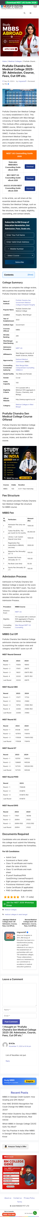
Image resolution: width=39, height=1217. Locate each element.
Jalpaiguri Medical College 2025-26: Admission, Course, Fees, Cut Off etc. (9, 923)
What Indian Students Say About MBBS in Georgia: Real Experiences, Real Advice (19, 1117)
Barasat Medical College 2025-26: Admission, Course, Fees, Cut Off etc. (29, 923)
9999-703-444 (9, 1214)
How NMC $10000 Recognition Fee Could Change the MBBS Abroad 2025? (17, 1107)
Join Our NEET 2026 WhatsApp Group (20, 903)
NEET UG (19, 348)
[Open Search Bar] (25, 13)
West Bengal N (20, 625)
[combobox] (7, 249)
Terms (19, 1202)
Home (4, 61)
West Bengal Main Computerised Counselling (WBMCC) (25, 367)
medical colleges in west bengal (16, 914)
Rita (6, 84)
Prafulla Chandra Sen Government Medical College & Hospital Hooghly (25, 302)
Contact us (17, 1198)
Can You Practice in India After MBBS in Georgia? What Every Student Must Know (18, 1134)
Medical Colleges (15, 61)
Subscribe (19, 262)
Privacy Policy (29, 1198)
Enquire (29, 1081)
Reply (8, 1061)
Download (29, 166)
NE (16, 612)
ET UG (19, 612)
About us (7, 1198)
